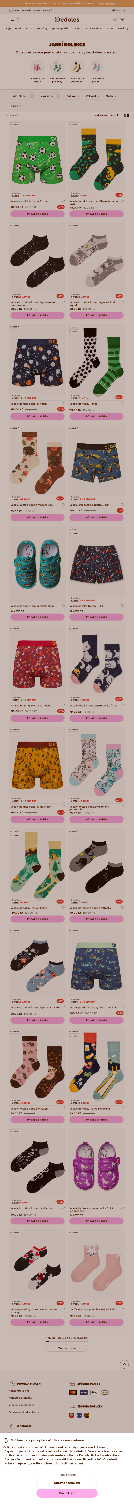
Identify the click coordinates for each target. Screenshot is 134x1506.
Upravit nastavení (67, 1483)
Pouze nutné (67, 1474)
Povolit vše (67, 1493)
